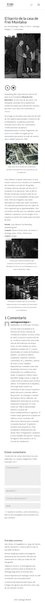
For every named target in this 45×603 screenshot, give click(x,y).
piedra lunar (9, 133)
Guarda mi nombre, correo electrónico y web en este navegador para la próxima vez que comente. (22, 515)
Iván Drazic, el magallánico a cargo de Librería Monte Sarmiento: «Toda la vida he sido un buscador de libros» (22, 547)
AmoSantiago (13, 26)
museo (7, 111)
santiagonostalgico (20, 322)
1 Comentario (17, 29)
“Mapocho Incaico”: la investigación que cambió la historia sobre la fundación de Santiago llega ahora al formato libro (20, 569)
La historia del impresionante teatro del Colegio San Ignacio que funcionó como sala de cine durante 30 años (22, 585)
